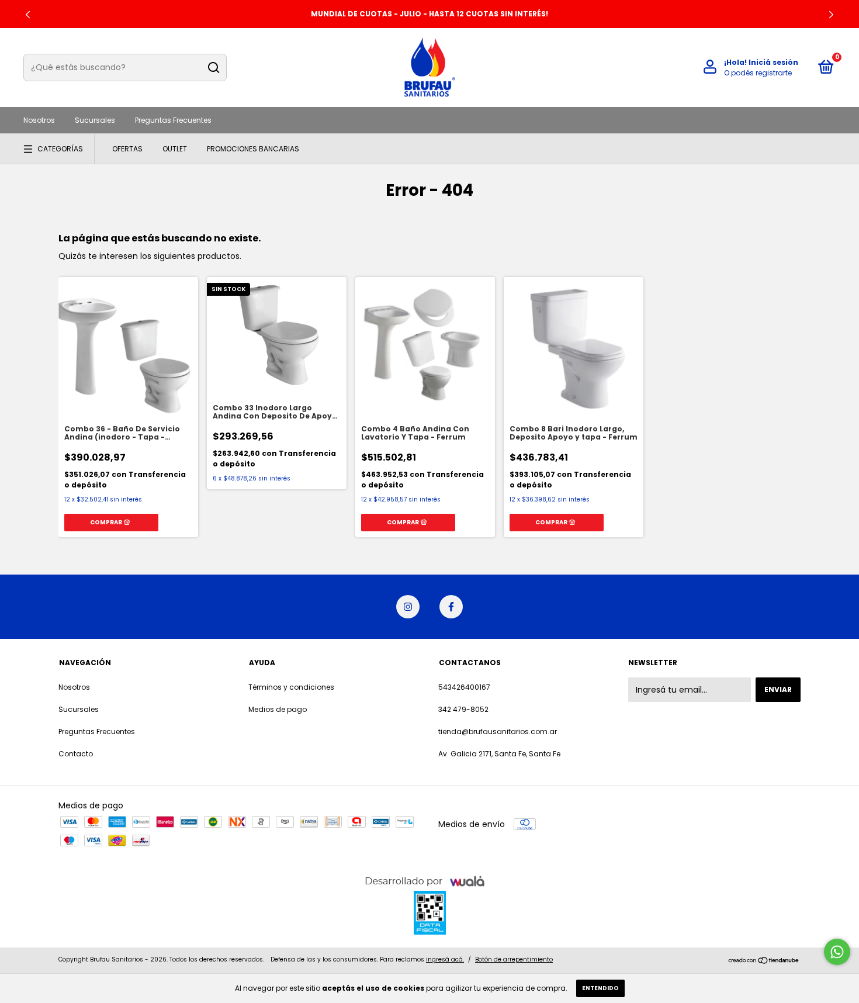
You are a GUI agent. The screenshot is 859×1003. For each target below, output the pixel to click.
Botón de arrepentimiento (514, 959)
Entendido (600, 988)
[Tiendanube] (764, 961)
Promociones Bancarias (253, 149)
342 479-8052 (463, 709)
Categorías (60, 149)
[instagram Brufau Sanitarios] (408, 606)
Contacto (75, 754)
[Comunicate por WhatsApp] (837, 952)
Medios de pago (277, 709)
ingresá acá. (445, 959)
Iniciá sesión (773, 62)
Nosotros (39, 120)
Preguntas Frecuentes (173, 120)
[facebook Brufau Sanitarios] (451, 606)
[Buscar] (213, 67)
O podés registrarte (758, 73)
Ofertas (127, 149)
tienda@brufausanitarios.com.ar (497, 731)
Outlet (174, 149)
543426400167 (464, 687)
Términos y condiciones (291, 687)
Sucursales (95, 120)
